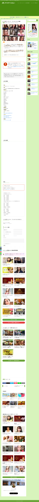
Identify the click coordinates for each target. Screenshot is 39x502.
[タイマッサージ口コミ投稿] (8, 2)
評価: (4, 235)
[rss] (36, 0)
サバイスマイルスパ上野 (7, 120)
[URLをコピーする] (23, 383)
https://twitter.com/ (6, 116)
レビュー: (4, 237)
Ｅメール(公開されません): (7, 231)
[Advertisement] (19, 10)
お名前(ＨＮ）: (5, 229)
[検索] (37, 0)
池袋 (3, 22)
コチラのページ (8, 189)
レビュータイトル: (6, 233)
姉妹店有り (6, 22)
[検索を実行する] (37, 20)
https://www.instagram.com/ (8, 117)
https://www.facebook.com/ (7, 115)
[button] (4, 383)
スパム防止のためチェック (7, 243)
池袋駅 (8, 22)
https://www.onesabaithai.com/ (8, 113)
